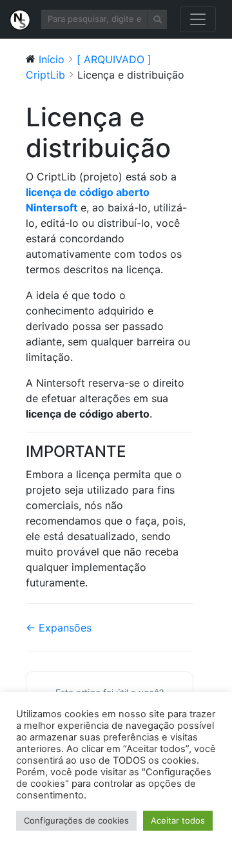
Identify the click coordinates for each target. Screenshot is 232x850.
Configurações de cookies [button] (76, 820)
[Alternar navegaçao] (198, 19)
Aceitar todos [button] (178, 820)
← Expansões (59, 627)
